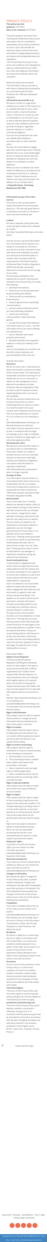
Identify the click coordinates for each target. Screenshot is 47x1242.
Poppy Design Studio (35, 1240)
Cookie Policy (15, 1240)
